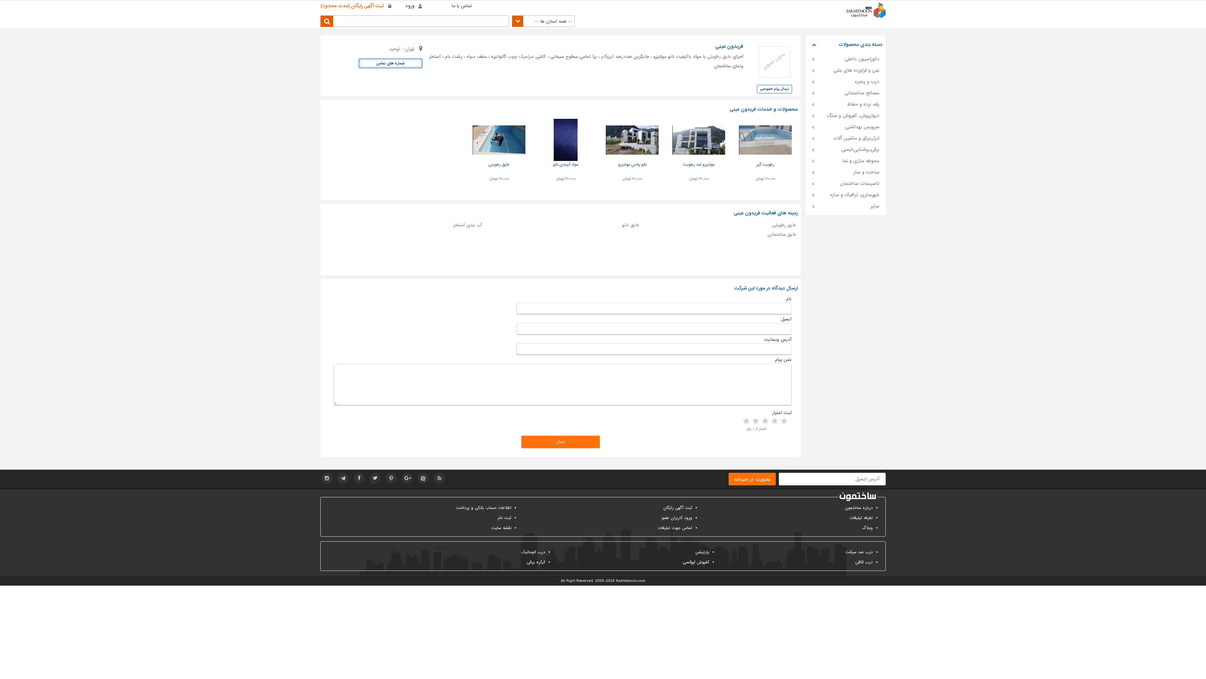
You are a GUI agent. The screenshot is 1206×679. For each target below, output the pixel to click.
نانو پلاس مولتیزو (632, 165)
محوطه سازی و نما (860, 161)
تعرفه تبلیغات (861, 518)
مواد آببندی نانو (566, 165)
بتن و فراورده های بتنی (856, 70)
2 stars (774, 421)
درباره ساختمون (859, 508)
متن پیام (783, 359)
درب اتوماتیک (533, 552)
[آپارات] (423, 478)
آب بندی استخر (468, 225)
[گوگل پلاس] (407, 478)
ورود (410, 6)
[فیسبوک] (359, 478)
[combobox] (543, 21)
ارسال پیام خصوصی (774, 88)
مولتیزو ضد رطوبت (699, 165)
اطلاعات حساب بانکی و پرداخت (483, 508)
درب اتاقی (864, 562)
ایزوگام (607, 56)
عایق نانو (630, 225)
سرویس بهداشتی (862, 127)
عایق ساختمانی (782, 234)
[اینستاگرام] (327, 478)
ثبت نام (504, 518)
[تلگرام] (343, 478)
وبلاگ (867, 528)
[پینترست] (391, 478)
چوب (512, 56)
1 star (783, 421)
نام (788, 298)
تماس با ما (462, 6)
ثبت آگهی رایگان (677, 508)
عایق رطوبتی (719, 56)
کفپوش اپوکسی (696, 562)
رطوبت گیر (765, 165)
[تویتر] (375, 478)
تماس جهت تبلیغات (675, 528)
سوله (470, 56)
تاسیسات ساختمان (859, 183)
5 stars (746, 421)
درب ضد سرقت (859, 552)
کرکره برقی (536, 562)
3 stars (764, 421)
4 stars (755, 421)
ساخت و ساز (866, 172)
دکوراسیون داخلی (862, 59)
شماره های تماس (390, 63)
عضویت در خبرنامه (752, 479)
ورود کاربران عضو (677, 518)
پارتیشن (702, 552)
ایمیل (786, 319)
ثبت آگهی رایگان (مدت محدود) (352, 6)
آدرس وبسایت (777, 339)
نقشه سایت (501, 528)
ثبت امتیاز (781, 412)
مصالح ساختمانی (862, 93)
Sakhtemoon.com (630, 581)
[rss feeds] (439, 478)
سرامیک (526, 56)
